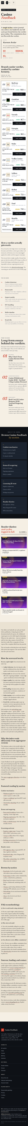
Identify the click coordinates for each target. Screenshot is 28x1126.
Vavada (3, 1053)
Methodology (7, 891)
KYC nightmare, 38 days (8, 504)
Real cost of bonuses (7, 468)
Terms (2, 1097)
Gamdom (3, 1058)
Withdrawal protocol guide (9, 450)
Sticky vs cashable (7, 474)
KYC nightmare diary (9, 850)
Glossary (5, 887)
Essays (3, 1068)
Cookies (3, 1095)
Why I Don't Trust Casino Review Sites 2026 (16, 359)
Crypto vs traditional (8, 798)
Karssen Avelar (4, 1083)
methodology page (16, 709)
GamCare (22, 1110)
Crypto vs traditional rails (9, 453)
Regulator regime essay (8, 486)
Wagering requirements (8, 471)
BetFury (3, 1055)
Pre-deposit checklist (8, 456)
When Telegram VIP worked (9, 507)
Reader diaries (7, 876)
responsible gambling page (15, 992)
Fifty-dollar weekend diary (10, 859)
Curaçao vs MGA (7, 835)
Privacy (3, 1092)
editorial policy (7, 951)
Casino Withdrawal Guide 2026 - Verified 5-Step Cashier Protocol (18, 380)
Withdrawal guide (8, 793)
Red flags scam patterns (8, 492)
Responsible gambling (6, 1090)
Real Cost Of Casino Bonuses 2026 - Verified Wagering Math (16, 402)
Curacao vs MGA (7, 489)
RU (9, 2)
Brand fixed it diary (8, 854)
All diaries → (23, 532)
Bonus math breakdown (9, 812)
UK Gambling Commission (8, 974)
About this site (4, 1078)
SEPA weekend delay (8, 510)
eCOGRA (16, 969)
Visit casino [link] (19, 94)
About (5, 896)
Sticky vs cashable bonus (9, 821)
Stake (2, 1050)
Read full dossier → (7, 94)
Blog (4, 880)
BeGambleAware (5, 1111)
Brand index (6, 871)
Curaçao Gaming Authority (16, 967)
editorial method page (17, 267)
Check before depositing (9, 803)
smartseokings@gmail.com (13, 1002)
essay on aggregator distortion (11, 777)
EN (7, 2)
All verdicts (4, 1048)
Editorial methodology (6, 1080)
